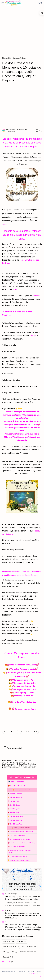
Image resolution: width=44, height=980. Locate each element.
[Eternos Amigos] (12, 893)
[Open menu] (2, 3)
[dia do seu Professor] (10, 732)
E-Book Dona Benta (28, 768)
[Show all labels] (7, 962)
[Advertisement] (22, 31)
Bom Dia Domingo (16, 793)
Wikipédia (5, 224)
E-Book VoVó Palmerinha (10, 768)
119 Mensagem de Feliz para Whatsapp (23, 843)
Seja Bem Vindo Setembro (24, 702)
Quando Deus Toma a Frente (19, 860)
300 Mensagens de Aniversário (20, 839)
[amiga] (9, 910)
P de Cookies (6, 760)
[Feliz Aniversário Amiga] (15, 922)
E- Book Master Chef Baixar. (26, 764)
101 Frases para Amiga (17, 835)
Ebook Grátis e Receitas (18, 762)
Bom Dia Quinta (15, 809)
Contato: (15, 760)
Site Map (5, 762)
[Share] (40, 130)
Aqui (15, 289)
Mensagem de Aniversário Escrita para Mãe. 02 (22, 434)
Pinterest (36, 295)
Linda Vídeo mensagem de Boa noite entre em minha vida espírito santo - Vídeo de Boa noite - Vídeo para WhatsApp (22, 414)
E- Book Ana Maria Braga (27, 766)
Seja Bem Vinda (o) (8, 764)
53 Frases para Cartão (17, 846)
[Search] (38, 3)
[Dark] (41, 3)
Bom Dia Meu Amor (16, 824)
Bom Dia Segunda (16, 797)
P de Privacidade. (26, 760)
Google (33, 335)
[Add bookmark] (37, 130)
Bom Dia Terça (14, 801)
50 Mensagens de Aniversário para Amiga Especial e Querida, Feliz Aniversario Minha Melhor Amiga (23, 915)
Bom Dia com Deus (16, 820)
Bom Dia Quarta (15, 805)
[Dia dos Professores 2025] (29, 732)
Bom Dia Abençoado (16, 816)
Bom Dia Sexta (15, 812)
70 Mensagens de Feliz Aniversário (21, 831)
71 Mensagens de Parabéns (19, 856)
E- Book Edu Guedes (9, 766)
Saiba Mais (33, 974)
